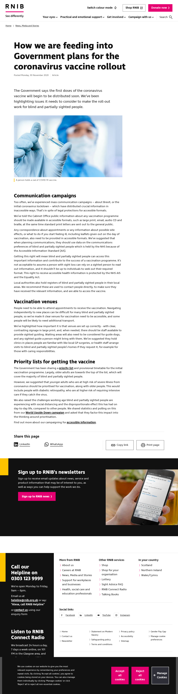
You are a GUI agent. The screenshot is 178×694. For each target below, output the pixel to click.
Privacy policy (127, 631)
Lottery (106, 579)
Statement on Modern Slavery (102, 633)
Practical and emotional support (81, 17)
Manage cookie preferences (158, 638)
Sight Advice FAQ (112, 584)
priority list (66, 368)
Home (8, 25)
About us (68, 565)
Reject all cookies (140, 675)
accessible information (81, 422)
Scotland (146, 565)
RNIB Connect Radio (114, 589)
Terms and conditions (101, 644)
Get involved (115, 17)
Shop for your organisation (110, 572)
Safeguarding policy (101, 639)
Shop (105, 565)
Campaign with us (140, 17)
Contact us (67, 636)
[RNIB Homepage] (15, 12)
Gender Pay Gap (158, 631)
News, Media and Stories (27, 25)
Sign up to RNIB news (35, 496)
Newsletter (67, 641)
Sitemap (125, 641)
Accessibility (127, 636)
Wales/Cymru (149, 575)
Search (164, 17)
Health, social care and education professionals (77, 592)
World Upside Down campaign (45, 413)
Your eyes (49, 17)
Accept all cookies (120, 675)
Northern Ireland (151, 570)
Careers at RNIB (71, 570)
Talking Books (110, 594)
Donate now (159, 8)
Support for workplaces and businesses (76, 582)
